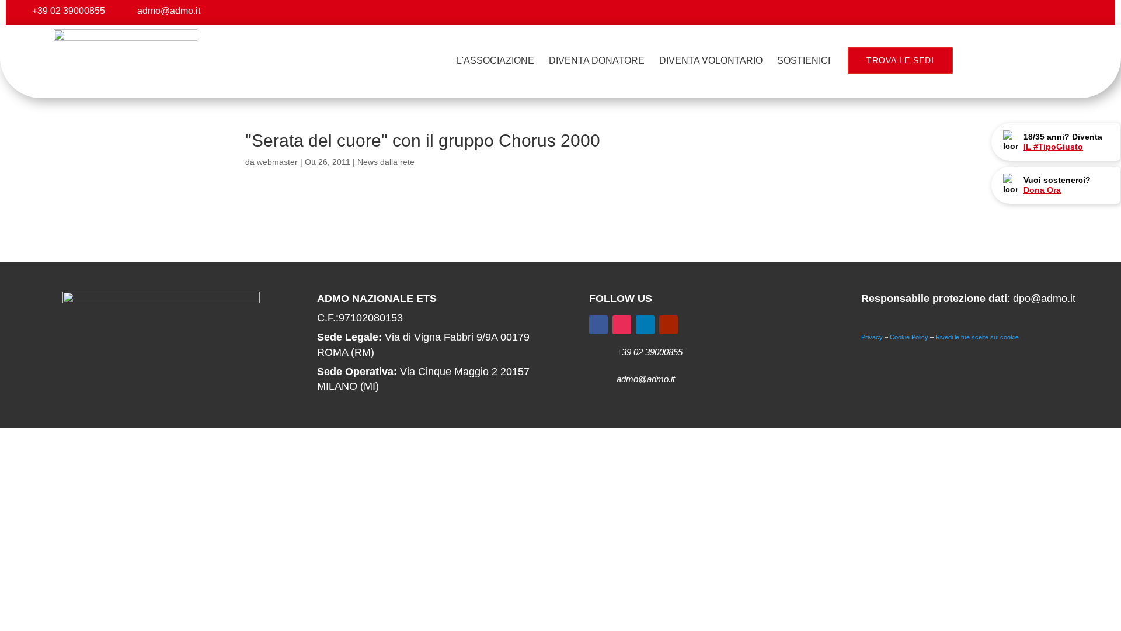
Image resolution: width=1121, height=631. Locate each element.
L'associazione (495, 60)
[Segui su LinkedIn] (645, 325)
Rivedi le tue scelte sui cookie (977, 337)
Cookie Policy (909, 337)
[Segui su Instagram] (1070, 12)
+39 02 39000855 (68, 11)
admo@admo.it (168, 11)
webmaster (277, 162)
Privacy (872, 337)
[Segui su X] (1047, 12)
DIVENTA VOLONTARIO (711, 60)
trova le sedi (900, 60)
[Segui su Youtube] (1094, 12)
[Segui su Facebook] (1024, 12)
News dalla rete (386, 162)
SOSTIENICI (803, 60)
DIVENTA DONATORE (597, 60)
